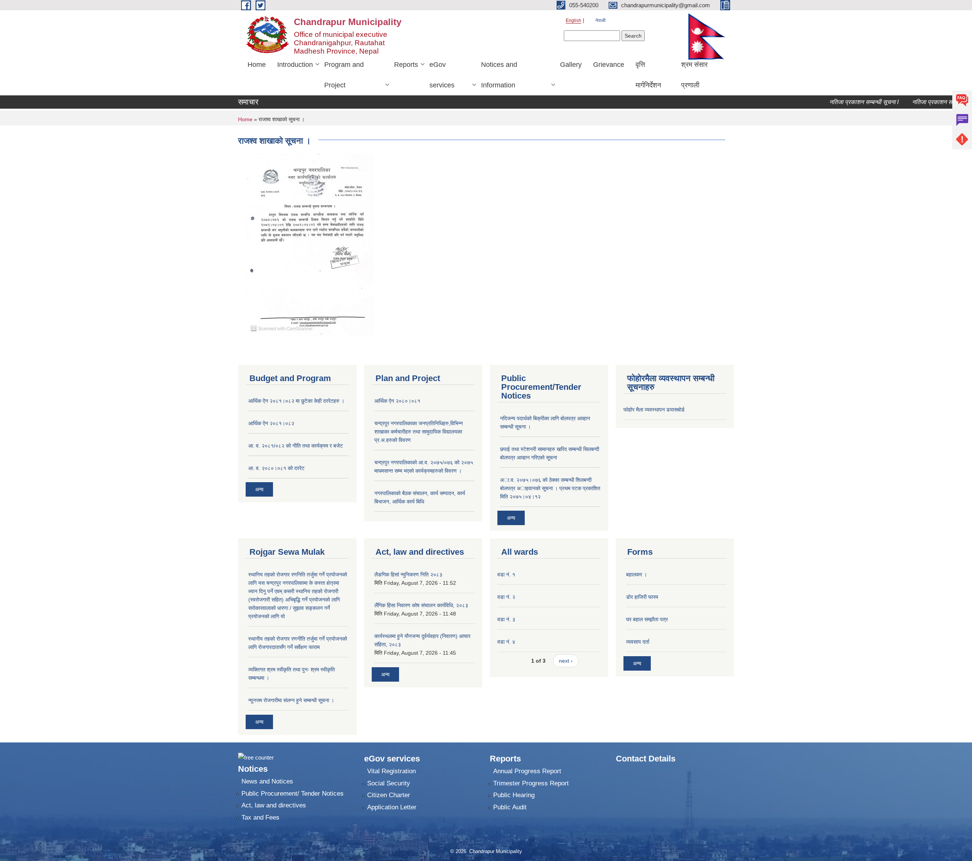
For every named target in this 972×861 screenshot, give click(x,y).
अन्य (259, 489)
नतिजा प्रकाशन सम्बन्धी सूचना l (848, 102)
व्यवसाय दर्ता (637, 642)
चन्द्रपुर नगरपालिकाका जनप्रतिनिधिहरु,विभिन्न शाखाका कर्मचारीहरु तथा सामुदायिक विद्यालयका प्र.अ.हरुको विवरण (418, 431)
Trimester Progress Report (531, 783)
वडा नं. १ (506, 574)
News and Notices (267, 781)
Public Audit (510, 807)
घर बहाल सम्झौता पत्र (647, 619)
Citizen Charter (388, 795)
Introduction (295, 64)
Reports (406, 64)
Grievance (608, 64)
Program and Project (344, 75)
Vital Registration (391, 771)
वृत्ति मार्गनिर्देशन (648, 75)
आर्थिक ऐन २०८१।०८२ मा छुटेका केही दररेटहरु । (296, 401)
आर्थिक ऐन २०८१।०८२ (271, 423)
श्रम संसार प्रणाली (694, 75)
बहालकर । (636, 574)
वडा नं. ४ (506, 642)
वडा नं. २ (506, 597)
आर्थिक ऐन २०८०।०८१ (397, 401)
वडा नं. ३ (506, 619)
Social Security (388, 783)
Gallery (571, 64)
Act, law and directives (273, 805)
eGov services (441, 75)
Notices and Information (499, 75)
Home (257, 64)
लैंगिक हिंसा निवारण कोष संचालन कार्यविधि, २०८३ (421, 605)
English (573, 20)
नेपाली (600, 20)
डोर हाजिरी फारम (642, 597)
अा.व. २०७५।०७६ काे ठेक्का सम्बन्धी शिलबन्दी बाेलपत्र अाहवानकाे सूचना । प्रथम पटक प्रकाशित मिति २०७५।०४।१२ (550, 488)
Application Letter (392, 807)
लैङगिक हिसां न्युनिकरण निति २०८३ (408, 574)
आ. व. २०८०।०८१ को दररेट (276, 468)
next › (566, 661)
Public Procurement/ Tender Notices (292, 793)
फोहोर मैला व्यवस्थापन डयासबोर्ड (654, 410)
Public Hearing (514, 795)
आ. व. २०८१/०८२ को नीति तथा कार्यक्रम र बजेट (295, 446)
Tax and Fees (260, 817)
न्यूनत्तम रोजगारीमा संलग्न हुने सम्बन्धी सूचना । (291, 700)
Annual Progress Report (527, 771)
